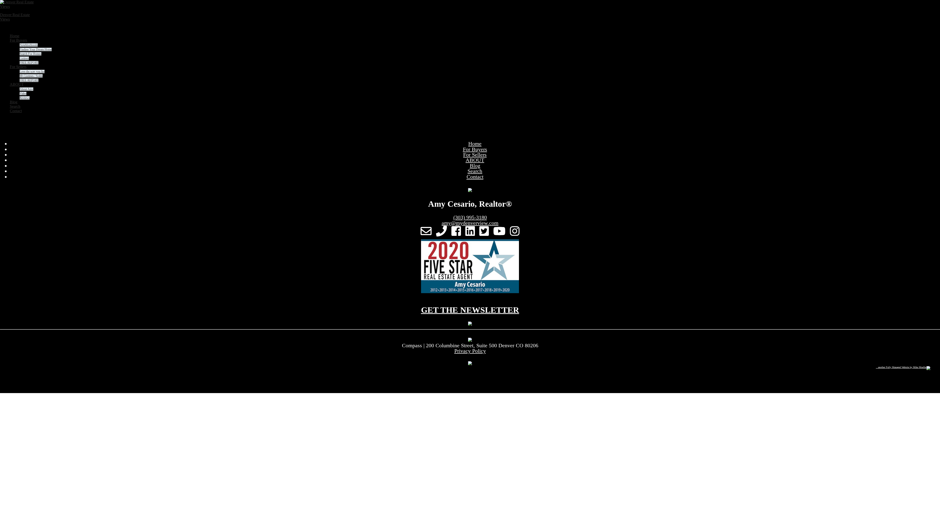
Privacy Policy (470, 351)
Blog (475, 166)
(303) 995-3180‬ (470, 217)
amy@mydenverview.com (470, 223)
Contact (475, 177)
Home (475, 144)
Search (475, 171)
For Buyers (475, 149)
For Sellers (475, 155)
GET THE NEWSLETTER (470, 309)
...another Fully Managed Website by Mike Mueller (901, 367)
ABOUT (475, 160)
